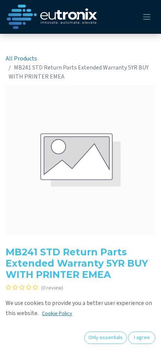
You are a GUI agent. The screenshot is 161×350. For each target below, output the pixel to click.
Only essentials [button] (105, 337)
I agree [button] (142, 337)
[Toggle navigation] (146, 17)
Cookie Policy (57, 313)
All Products (21, 58)
